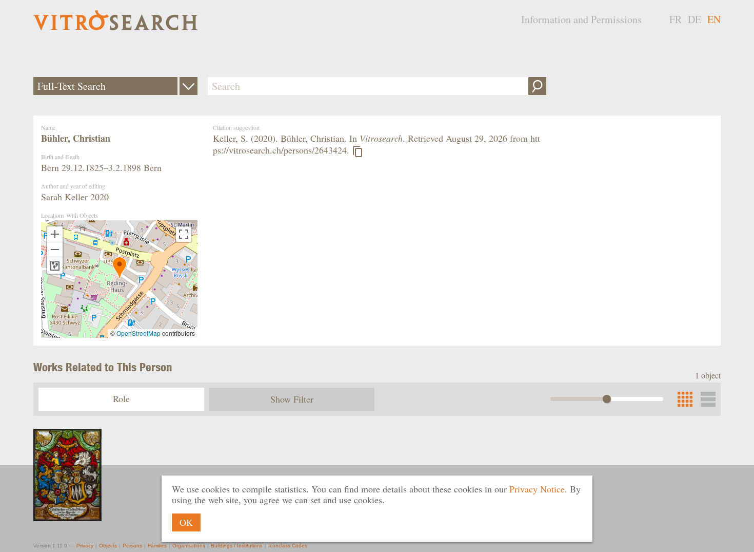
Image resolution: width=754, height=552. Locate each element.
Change (188, 86)
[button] (119, 268)
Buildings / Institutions (237, 545)
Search (537, 86)
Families (157, 545)
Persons (132, 545)
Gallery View (708, 399)
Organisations (188, 545)
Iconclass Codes (287, 545)
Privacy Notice (537, 489)
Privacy (84, 545)
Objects (108, 545)
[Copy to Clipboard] (357, 151)
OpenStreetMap (138, 333)
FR (675, 19)
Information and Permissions (581, 19)
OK (186, 522)
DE (694, 19)
